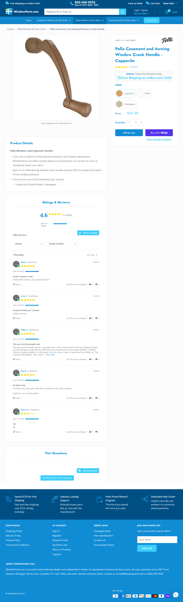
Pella (158, 40)
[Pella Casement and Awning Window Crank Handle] (56, 77)
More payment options (159, 139)
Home (29, 20)
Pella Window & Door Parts (88, 20)
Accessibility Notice (104, 545)
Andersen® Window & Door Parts (52, 20)
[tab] (88, 232)
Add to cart (129, 132)
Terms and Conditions (17, 545)
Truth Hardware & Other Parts (122, 20)
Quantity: (120, 122)
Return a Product (61, 549)
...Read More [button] (49, 355)
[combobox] (28, 243)
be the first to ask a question (57, 478)
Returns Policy (13, 535)
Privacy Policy (13, 540)
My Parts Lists (60, 545)
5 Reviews (134, 67)
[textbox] (98, 256)
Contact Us (152, 20)
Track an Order (135, 3)
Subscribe (147, 548)
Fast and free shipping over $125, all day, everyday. (27, 508)
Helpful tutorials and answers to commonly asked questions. (162, 504)
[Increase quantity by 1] (141, 122)
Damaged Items (102, 531)
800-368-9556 (85, 2)
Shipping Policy (14, 531)
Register (56, 535)
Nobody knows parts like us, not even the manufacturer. (71, 508)
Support (56, 554)
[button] (18, 284)
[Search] (122, 12)
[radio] (125, 93)
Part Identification (103, 535)
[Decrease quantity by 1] (129, 122)
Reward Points (60, 540)
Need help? (168, 3)
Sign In (56, 531)
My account (140, 13)
